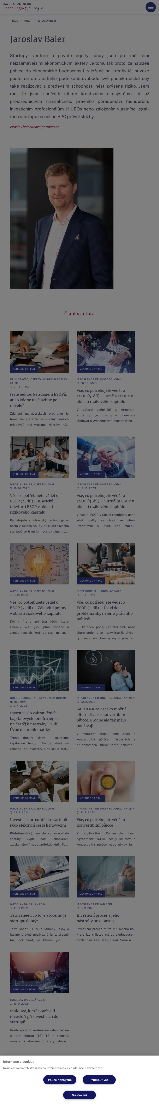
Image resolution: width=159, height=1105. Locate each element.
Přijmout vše (99, 1080)
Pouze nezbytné (60, 1080)
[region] (79, 1080)
